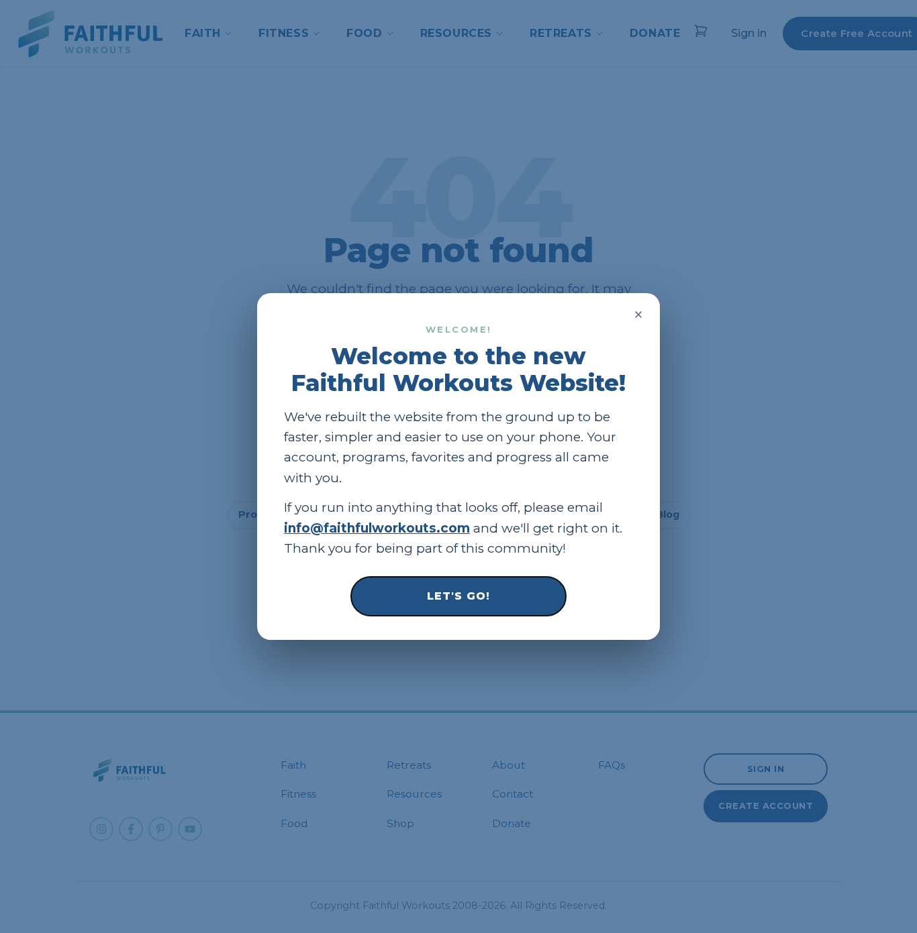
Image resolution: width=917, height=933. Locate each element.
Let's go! (458, 596)
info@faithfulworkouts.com (377, 528)
